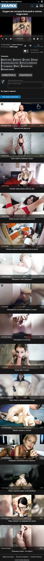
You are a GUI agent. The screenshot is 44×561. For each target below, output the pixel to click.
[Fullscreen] (41, 38)
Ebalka (26, 560)
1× (30, 38)
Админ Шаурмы (17, 44)
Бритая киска (7, 60)
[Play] (22, 26)
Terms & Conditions (22, 557)
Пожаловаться (25, 75)
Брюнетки (17, 60)
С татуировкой (7, 66)
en (38, 1)
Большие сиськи (8, 69)
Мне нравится (25, 45)
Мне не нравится (30, 45)
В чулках (27, 60)
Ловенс (35, 60)
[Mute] (6, 38)
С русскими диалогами (10, 63)
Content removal (35, 557)
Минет (17, 66)
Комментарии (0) (9, 75)
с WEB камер (13, 47)
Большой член (27, 66)
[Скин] (37, 38)
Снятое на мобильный (29, 63)
